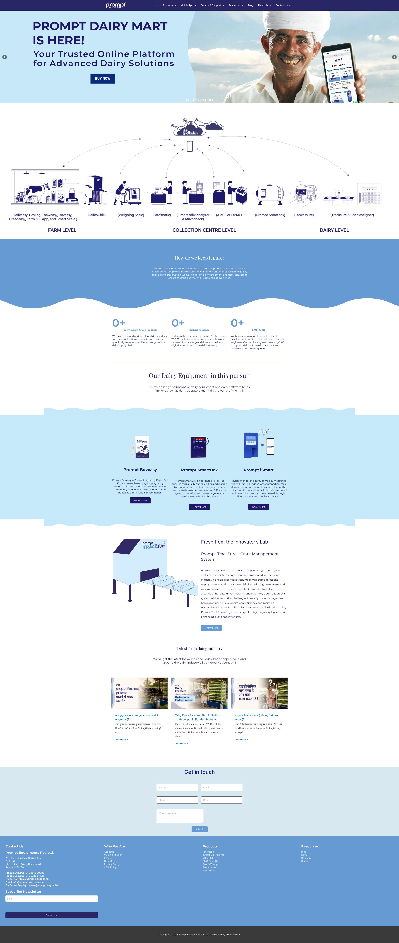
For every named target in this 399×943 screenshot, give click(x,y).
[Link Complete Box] (139, 714)
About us (109, 851)
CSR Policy (110, 867)
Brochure (306, 857)
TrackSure (208, 870)
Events (108, 857)
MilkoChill (208, 857)
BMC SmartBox (211, 861)
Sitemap (305, 861)
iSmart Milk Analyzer (214, 854)
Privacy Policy (112, 864)
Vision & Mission (113, 854)
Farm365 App (210, 864)
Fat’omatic (208, 851)
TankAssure (209, 867)
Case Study (110, 861)
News (304, 854)
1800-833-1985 (39, 879)
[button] (4, 57)
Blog (303, 851)
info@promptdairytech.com (28, 882)
